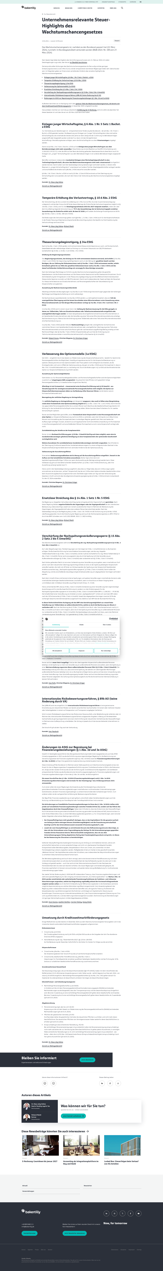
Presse (37, 1249)
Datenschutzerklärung (102, 643)
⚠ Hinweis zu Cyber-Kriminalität (86, 2)
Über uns (113, 8)
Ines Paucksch (53, 731)
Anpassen (81, 650)
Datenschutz (114, 1249)
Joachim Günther (64, 902)
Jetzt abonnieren (87, 1060)
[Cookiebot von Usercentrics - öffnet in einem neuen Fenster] (110, 619)
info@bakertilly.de (28, 1227)
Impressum (132, 1249)
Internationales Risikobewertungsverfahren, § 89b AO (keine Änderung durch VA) (72, 95)
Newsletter (88, 1186)
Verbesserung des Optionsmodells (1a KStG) (59, 86)
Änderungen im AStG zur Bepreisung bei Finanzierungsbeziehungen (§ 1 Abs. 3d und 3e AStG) (76, 98)
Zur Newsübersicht (49, 14)
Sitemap (139, 1249)
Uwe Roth (52, 683)
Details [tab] (81, 624)
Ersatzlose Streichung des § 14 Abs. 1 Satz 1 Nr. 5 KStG (63, 89)
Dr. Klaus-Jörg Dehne (56, 182)
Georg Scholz (87, 902)
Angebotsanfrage (108, 2)
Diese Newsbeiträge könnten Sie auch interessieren (54, 1131)
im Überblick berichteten (78, 62)
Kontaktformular (29, 1233)
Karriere (133, 2)
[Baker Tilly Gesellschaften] (31, 1211)
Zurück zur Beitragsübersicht (52, 186)
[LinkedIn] (106, 1213)
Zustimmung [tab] (56, 624)
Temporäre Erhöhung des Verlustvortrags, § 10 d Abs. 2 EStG (65, 80)
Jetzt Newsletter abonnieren (75, 1233)
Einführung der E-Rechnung (86, 110)
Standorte (122, 2)
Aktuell (24, 1186)
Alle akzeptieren (57, 650)
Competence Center (85, 8)
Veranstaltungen (28, 1191)
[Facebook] (130, 1213)
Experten (101, 8)
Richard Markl (69, 226)
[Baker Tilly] (29, 7)
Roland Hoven (54, 338)
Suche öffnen (122, 7)
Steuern (117, 40)
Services (56, 8)
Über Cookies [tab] (107, 624)
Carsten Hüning (76, 902)
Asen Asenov (53, 902)
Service (23, 1249)
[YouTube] (138, 1213)
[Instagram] (114, 1213)
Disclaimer (123, 1249)
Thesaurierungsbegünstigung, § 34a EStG (58, 83)
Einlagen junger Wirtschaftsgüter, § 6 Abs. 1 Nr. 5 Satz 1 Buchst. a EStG (68, 77)
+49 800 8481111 (28, 1224)
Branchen (68, 8)
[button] (102, 1083)
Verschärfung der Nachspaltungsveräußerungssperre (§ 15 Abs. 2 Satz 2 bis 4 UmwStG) (74, 92)
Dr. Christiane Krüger (80, 338)
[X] (122, 1213)
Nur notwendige (106, 650)
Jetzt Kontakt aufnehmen (72, 1116)
